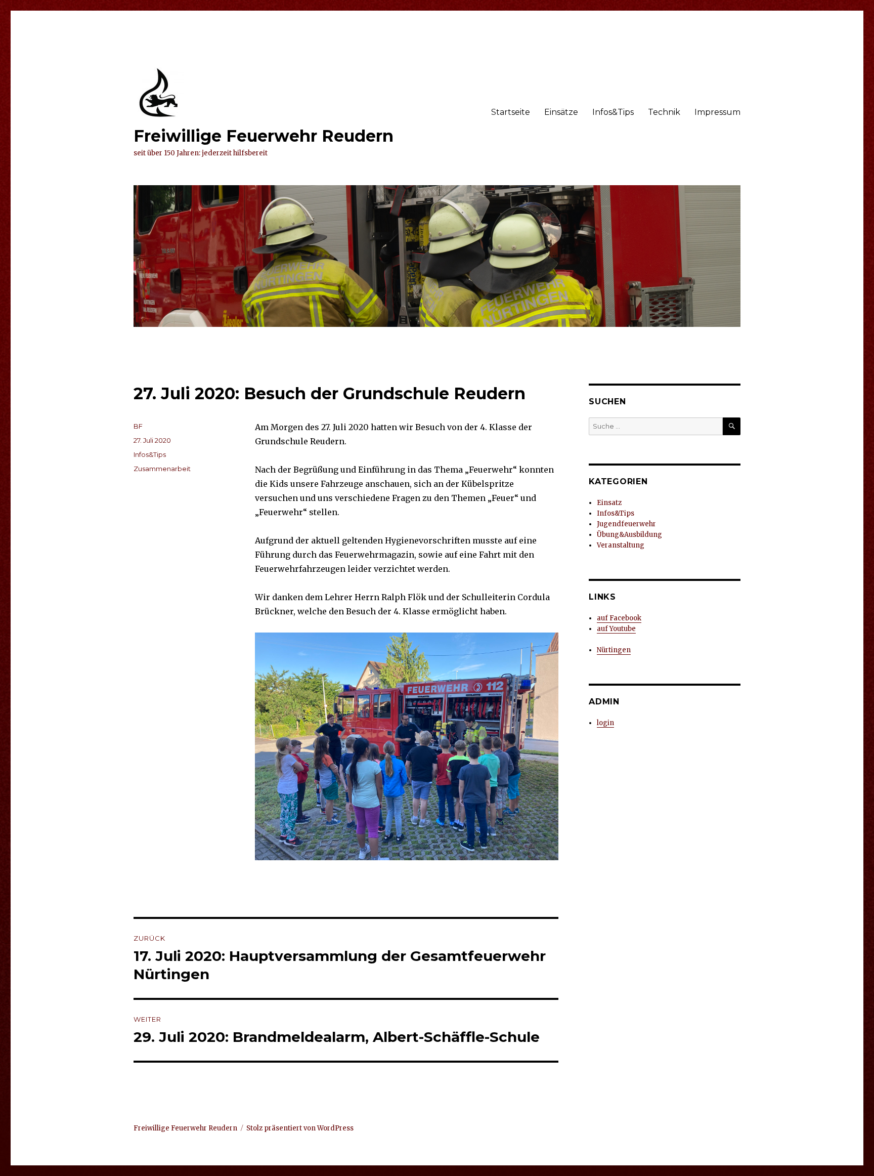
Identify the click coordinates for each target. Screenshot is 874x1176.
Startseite (510, 112)
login (605, 723)
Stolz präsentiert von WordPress (300, 1128)
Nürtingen (614, 650)
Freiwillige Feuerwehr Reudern (264, 136)
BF (138, 426)
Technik (664, 112)
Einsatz (609, 502)
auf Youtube (616, 628)
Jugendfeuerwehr (626, 524)
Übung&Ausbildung (629, 534)
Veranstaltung (620, 545)
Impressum (717, 112)
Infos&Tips (613, 112)
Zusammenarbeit (162, 469)
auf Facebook (619, 618)
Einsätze (561, 112)
